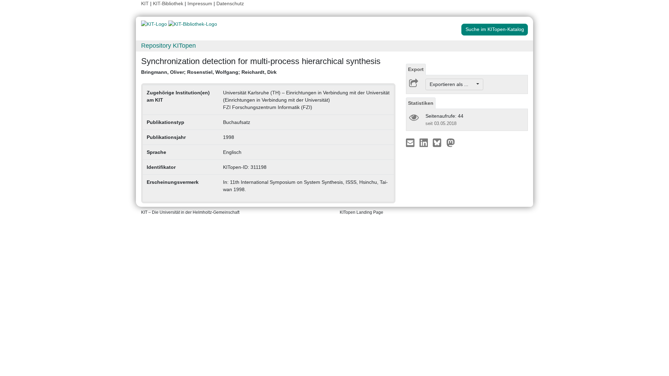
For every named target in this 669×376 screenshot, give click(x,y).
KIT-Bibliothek (169, 3)
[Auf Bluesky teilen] (439, 142)
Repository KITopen (168, 45)
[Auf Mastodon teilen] (450, 142)
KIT (145, 3)
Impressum (199, 3)
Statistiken (420, 103)
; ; (209, 72)
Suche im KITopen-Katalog (495, 29)
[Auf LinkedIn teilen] (424, 142)
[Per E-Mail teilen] (411, 142)
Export (416, 69)
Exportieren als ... (452, 84)
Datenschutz (230, 3)
